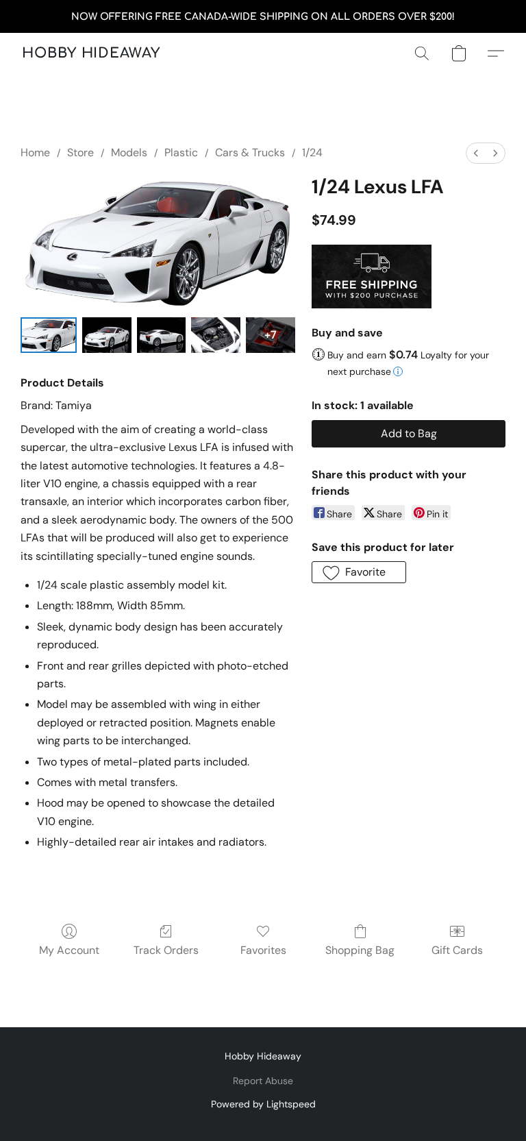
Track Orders (166, 950)
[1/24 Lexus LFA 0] (49, 335)
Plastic (181, 152)
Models (129, 152)
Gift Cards (457, 950)
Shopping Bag (359, 950)
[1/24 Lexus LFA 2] (161, 335)
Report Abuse (263, 1081)
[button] (91, 53)
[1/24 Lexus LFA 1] (107, 335)
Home (35, 152)
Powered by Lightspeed (263, 1104)
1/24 (312, 152)
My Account (69, 950)
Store (80, 152)
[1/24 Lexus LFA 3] (215, 335)
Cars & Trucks (250, 152)
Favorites (263, 950)
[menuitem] (476, 153)
